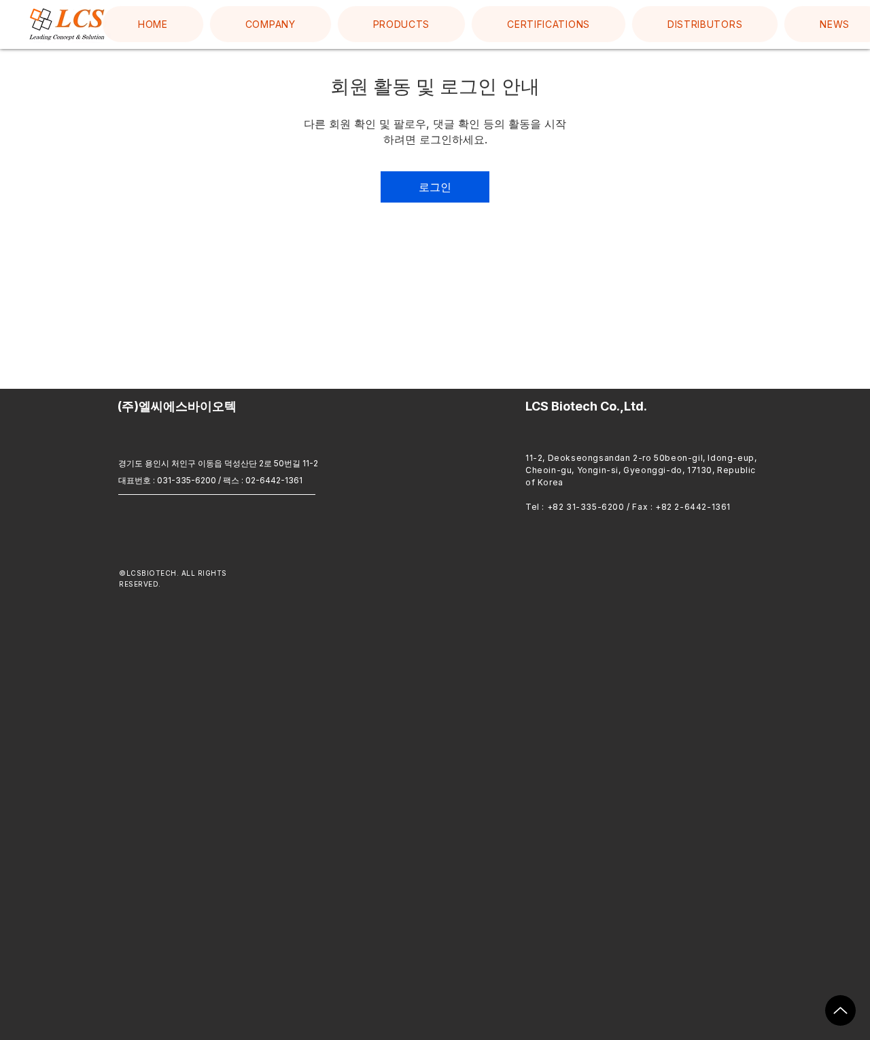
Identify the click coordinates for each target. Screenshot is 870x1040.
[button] (270, 24)
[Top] (840, 1010)
